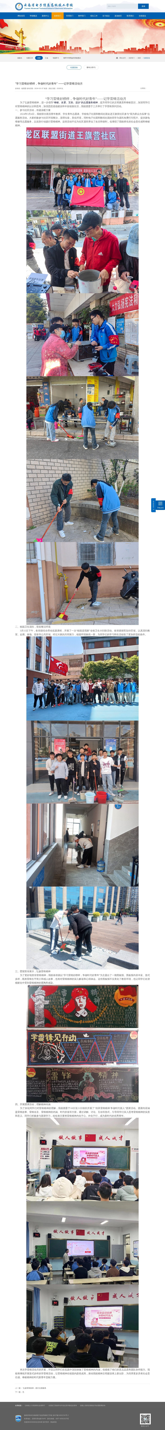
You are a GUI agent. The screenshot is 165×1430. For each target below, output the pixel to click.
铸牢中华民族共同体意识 (72, 58)
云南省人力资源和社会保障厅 (35, 1405)
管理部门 (69, 16)
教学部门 (81, 16)
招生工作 (94, 16)
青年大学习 (91, 67)
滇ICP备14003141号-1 (61, 1415)
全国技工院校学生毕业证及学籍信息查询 (62, 1405)
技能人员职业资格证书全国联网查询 (92, 1405)
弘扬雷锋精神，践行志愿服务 (34, 1388)
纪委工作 (30, 58)
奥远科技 (53, 1422)
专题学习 (56, 58)
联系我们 (130, 16)
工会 (46, 58)
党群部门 (57, 16)
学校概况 (33, 16)
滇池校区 (118, 16)
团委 (39, 58)
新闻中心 (45, 16)
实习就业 (106, 16)
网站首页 (21, 16)
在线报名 (142, 16)
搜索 (143, 6)
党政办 (19, 58)
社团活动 (147, 58)
